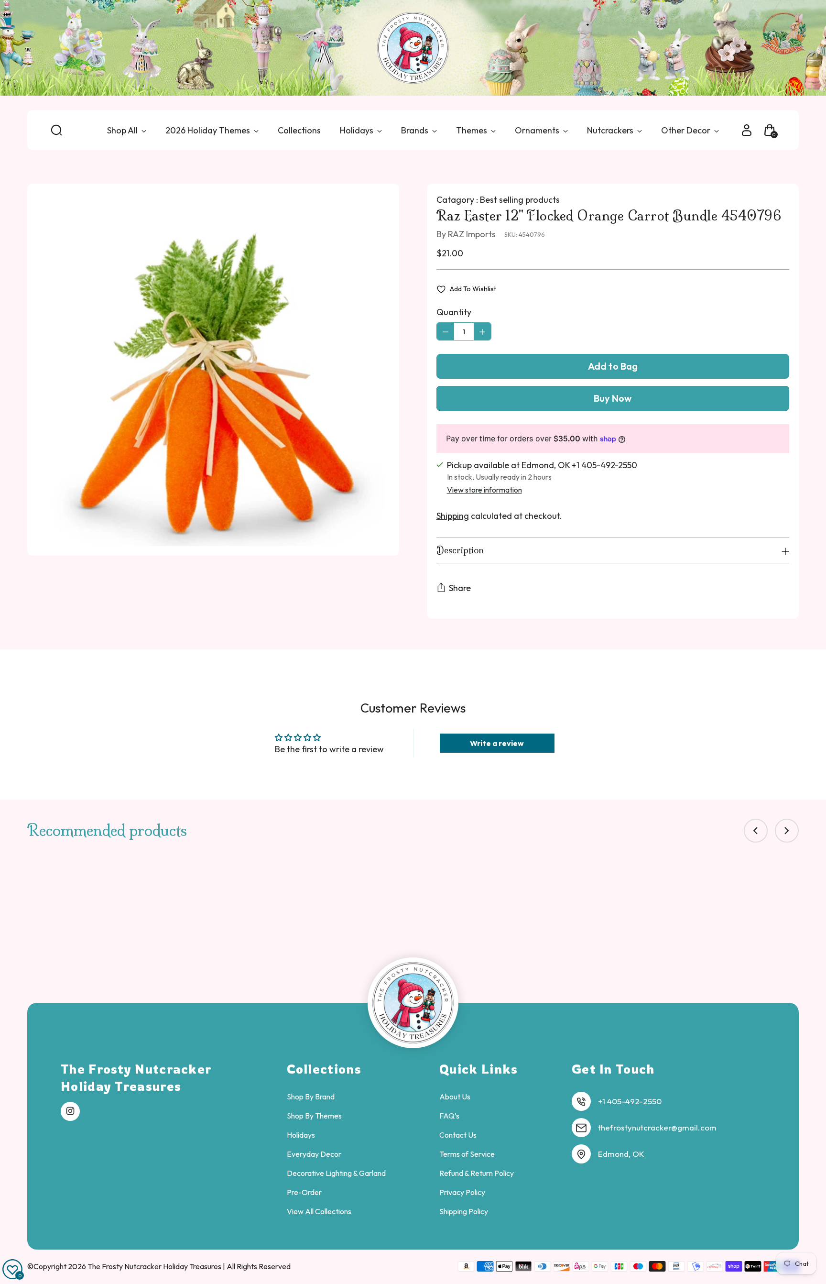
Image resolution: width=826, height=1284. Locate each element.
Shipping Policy (463, 1211)
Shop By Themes (314, 1115)
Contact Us (458, 1135)
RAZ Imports (472, 234)
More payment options (613, 398)
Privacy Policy (462, 1192)
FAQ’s (449, 1115)
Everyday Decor (314, 1154)
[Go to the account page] (746, 130)
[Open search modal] (56, 130)
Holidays (301, 1135)
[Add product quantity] (482, 331)
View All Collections (319, 1211)
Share (460, 587)
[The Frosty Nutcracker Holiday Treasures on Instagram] (70, 1111)
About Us (454, 1096)
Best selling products (520, 199)
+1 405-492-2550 (630, 1101)
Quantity (453, 312)
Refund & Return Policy (476, 1173)
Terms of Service (467, 1154)
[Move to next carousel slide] (787, 831)
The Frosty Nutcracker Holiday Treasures (155, 1266)
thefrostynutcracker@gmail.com (657, 1127)
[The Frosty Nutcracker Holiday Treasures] (413, 48)
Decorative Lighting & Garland (336, 1173)
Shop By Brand (311, 1096)
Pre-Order (304, 1192)
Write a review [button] (497, 743)
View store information (484, 489)
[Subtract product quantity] (445, 331)
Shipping (452, 515)
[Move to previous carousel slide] (756, 831)
